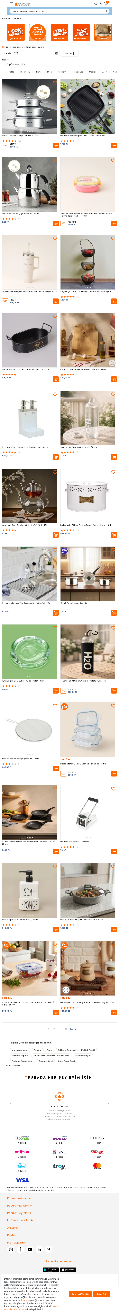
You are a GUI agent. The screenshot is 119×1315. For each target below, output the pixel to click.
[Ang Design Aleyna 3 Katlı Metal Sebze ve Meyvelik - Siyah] (88, 262)
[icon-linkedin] (39, 1249)
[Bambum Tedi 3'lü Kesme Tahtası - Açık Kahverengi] (88, 340)
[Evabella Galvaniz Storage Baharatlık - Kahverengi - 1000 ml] (88, 968)
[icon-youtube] (29, 1249)
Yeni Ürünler (59, 38)
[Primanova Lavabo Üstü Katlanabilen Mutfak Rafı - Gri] (30, 574)
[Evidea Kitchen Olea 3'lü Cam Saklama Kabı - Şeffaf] (88, 729)
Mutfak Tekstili (88, 1050)
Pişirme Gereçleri (83, 1055)
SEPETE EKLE (56, 145)
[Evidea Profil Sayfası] (101, 4)
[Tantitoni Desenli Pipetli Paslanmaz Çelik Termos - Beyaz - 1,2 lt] (30, 262)
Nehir (38, 71)
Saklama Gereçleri (66, 1050)
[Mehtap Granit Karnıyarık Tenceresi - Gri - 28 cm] (88, 890)
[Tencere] (103, 32)
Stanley (92, 71)
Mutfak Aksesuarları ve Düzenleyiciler (51, 1055)
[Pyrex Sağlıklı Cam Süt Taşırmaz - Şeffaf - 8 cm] (30, 652)
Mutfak (5, 60)
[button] (8, 32)
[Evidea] (22, 4)
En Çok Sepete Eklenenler (84, 38)
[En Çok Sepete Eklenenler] (81, 32)
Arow (104, 71)
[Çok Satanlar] (16, 32)
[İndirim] (37, 32)
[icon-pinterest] (48, 1249)
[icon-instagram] (11, 1249)
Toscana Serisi (46, 1061)
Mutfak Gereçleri (20, 1050)
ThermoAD (25, 71)
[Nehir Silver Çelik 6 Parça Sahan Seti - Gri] (30, 106)
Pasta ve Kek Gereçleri (22, 1061)
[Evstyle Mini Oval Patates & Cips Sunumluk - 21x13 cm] (30, 340)
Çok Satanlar (16, 38)
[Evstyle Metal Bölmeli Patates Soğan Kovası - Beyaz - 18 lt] (88, 496)
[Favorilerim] (96, 4)
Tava (49, 1050)
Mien (49, 71)
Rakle (11, 71)
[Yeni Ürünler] (59, 32)
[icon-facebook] (20, 1249)
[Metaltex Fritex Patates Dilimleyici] (88, 812)
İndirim (38, 38)
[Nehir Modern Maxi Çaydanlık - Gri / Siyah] (30, 184)
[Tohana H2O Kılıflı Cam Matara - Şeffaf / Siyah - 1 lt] (88, 652)
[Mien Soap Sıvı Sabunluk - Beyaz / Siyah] (30, 890)
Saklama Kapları (20, 1055)
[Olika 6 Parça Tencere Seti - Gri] (88, 574)
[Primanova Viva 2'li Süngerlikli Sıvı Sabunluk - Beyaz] (30, 418)
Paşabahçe (77, 71)
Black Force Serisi (66, 1061)
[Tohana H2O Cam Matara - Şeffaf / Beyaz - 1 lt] (88, 418)
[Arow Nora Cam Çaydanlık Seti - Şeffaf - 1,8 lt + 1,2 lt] (30, 496)
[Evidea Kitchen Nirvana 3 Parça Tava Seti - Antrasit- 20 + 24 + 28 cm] (30, 812)
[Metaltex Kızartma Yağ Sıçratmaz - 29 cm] (30, 729)
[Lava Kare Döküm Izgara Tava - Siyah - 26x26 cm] (88, 106)
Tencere (103, 38)
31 (66, 1029)
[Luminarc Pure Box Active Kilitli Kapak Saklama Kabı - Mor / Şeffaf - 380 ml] (30, 968)
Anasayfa (7, 18)
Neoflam (62, 71)
